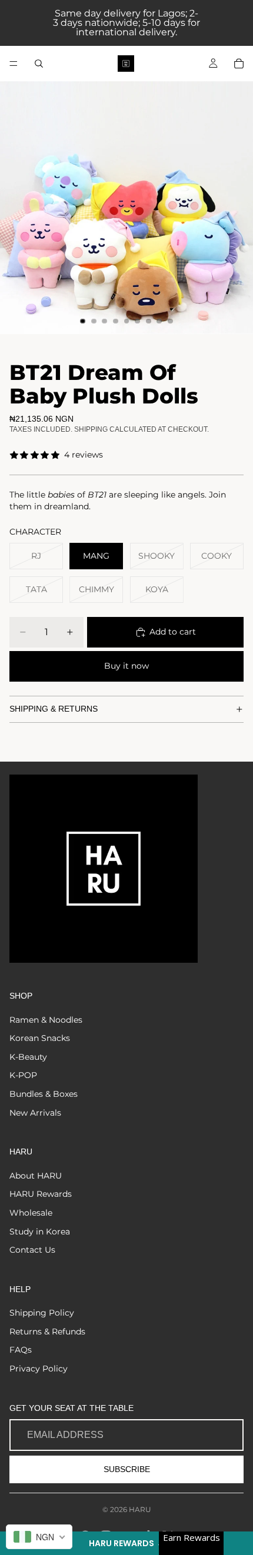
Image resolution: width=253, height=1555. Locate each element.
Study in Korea (39, 1231)
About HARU (35, 1175)
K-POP (23, 1075)
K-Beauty (28, 1057)
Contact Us (32, 1249)
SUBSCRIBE (127, 1469)
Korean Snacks (39, 1038)
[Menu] (13, 63)
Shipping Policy (41, 1312)
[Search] (39, 63)
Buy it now (126, 665)
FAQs (20, 1349)
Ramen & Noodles (45, 1020)
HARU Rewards (40, 1194)
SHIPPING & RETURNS (53, 708)
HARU (140, 1509)
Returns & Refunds (47, 1331)
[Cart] (239, 63)
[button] (126, 1543)
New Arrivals (35, 1112)
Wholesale (30, 1212)
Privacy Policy (38, 1368)
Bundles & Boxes (43, 1094)
